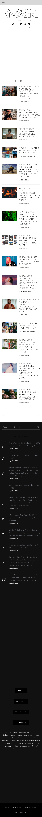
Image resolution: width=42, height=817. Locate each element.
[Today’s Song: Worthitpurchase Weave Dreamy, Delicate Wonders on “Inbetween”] (9, 394)
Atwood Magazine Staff (28, 156)
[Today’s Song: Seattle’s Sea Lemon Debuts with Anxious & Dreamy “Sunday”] (9, 114)
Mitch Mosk (25, 102)
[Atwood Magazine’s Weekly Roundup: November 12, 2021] (9, 327)
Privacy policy (21, 712)
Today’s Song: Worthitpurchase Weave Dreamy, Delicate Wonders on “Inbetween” (28, 394)
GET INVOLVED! (21, 722)
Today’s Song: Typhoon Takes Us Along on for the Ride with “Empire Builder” (28, 240)
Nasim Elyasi (25, 139)
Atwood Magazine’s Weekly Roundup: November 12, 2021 (29, 326)
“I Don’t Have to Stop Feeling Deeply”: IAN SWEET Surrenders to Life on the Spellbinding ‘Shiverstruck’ (24, 518)
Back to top (19, 812)
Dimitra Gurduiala (27, 291)
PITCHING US (21, 701)
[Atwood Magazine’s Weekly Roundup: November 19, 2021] (9, 152)
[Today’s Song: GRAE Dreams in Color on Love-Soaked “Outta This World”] (9, 261)
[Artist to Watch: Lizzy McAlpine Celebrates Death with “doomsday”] (9, 133)
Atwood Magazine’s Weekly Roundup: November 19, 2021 (29, 150)
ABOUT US (21, 690)
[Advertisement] (21, 56)
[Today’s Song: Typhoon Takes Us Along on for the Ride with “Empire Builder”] (9, 240)
